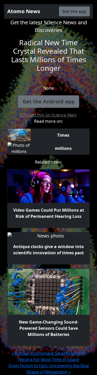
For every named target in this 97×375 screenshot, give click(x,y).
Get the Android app (49, 101)
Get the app (74, 11)
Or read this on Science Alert (49, 115)
